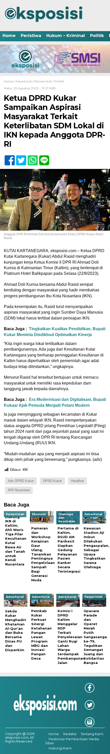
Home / (9, 81)
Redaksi (69, 734)
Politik (97, 35)
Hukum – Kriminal (65, 35)
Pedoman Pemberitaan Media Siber (72, 741)
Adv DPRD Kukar (21, 481)
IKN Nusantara (19, 490)
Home (9, 35)
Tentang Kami (92, 734)
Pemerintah (43, 81)
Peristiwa (31, 35)
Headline (77, 481)
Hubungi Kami (60, 748)
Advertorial (23, 81)
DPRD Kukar (52, 481)
